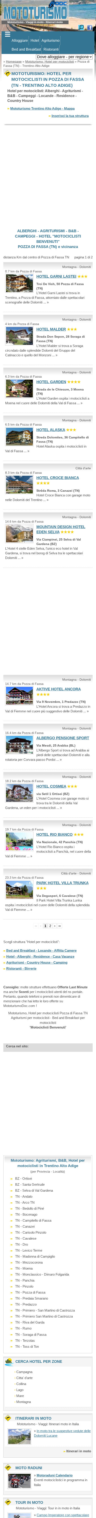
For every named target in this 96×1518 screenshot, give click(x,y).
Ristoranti (51, 49)
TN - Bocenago (26, 1214)
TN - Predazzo (26, 1304)
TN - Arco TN (25, 1202)
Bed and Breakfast (26, 49)
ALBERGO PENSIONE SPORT (62, 738)
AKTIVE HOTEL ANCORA (58, 689)
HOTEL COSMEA (51, 786)
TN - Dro (21, 1244)
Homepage (14, 61)
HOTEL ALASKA (50, 430)
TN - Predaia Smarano (31, 1298)
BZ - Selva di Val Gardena (34, 1190)
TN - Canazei (25, 1226)
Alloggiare (20, 40)
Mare (20, 1396)
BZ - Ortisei (23, 1178)
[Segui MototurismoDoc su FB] (90, 27)
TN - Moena (24, 1268)
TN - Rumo (23, 1328)
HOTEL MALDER (51, 329)
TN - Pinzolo (24, 1286)
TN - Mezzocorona (29, 1262)
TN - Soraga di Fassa (30, 1334)
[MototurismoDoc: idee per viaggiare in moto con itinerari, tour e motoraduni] (35, 10)
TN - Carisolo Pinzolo (30, 1232)
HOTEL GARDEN (51, 382)
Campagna (24, 1372)
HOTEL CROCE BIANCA (57, 478)
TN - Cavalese (25, 1238)
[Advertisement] (48, 176)
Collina (21, 1384)
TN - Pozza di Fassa (30, 1292)
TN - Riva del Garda (29, 1322)
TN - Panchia (24, 1280)
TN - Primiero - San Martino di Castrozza (45, 1310)
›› (59, 926)
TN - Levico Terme (28, 1250)
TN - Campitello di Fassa (33, 1220)
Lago (19, 1390)
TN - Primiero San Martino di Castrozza (44, 1316)
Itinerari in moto (78, 1451)
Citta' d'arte (24, 1378)
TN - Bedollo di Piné (29, 1208)
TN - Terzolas (25, 1340)
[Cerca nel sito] (81, 27)
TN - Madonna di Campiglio (35, 1256)
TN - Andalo (23, 1196)
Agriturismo (51, 40)
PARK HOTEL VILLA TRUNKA (62, 883)
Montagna (23, 1402)
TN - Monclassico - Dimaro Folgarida (42, 1274)
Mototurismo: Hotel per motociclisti (49, 61)
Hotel (35, 40)
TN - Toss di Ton (27, 1346)
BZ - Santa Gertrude (30, 1184)
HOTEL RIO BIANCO (54, 834)
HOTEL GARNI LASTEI (56, 276)
